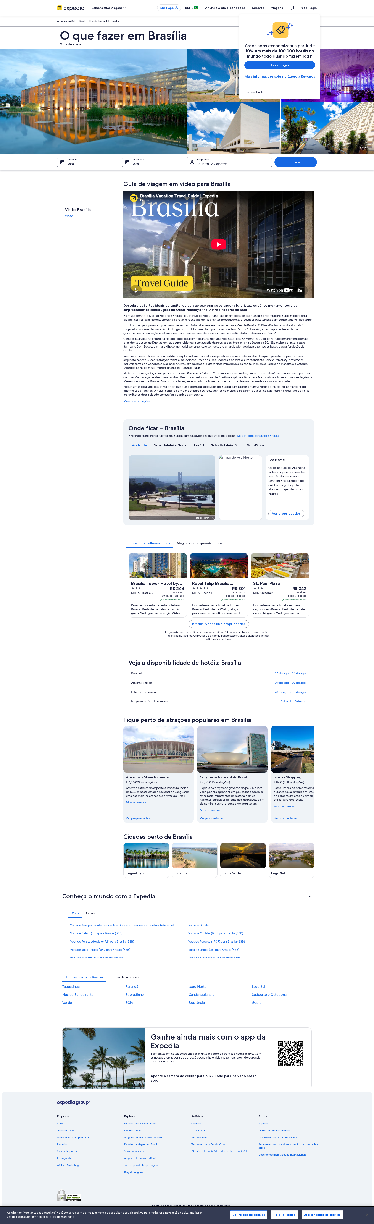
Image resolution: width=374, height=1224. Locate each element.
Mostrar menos (136, 802)
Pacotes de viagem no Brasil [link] (140, 1144)
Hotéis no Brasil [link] (133, 1130)
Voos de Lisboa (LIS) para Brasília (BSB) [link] (213, 950)
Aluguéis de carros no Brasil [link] (140, 1158)
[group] (287, 480)
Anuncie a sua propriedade (225, 8)
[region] (187, 1215)
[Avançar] (314, 774)
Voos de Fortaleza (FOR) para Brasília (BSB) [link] (216, 941)
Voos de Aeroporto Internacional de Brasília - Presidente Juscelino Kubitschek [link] (122, 925)
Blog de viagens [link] (133, 1172)
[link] (279, 92)
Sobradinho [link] (135, 994)
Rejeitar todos (284, 1214)
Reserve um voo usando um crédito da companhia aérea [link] (288, 1146)
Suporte (258, 8)
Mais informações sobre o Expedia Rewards (280, 76)
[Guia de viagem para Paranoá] (195, 860)
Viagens (277, 8)
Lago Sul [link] (258, 986)
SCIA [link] (129, 1002)
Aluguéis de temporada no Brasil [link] (143, 1137)
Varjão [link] (67, 1002)
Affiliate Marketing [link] (68, 1165)
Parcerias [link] (62, 1144)
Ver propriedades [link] (138, 818)
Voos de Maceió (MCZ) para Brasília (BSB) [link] (215, 958)
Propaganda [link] (64, 1158)
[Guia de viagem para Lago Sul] (291, 860)
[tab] (139, 445)
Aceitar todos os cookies (322, 1214)
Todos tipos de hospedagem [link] (141, 1165)
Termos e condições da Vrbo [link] (208, 1144)
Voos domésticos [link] (134, 1151)
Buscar (295, 162)
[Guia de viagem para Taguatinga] (146, 860)
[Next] (210, 487)
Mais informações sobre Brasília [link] (258, 436)
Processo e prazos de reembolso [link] (277, 1137)
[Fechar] (367, 1214)
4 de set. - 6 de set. (293, 701)
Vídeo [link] (69, 216)
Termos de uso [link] (199, 1137)
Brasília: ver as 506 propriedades (218, 624)
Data (70, 164)
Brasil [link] (82, 21)
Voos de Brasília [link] (198, 925)
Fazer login (308, 8)
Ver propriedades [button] (286, 513)
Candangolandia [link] (201, 994)
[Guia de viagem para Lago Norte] (243, 860)
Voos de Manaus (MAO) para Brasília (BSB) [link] (98, 958)
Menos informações (136, 401)
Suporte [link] (263, 1123)
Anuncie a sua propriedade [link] (73, 1137)
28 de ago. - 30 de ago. (290, 692)
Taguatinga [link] (71, 986)
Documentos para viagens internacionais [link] (282, 1154)
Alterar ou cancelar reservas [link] (274, 1130)
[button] (187, 896)
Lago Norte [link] (197, 986)
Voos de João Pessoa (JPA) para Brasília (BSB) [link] (100, 950)
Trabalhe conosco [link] (67, 1130)
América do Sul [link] (66, 21)
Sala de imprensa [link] (67, 1151)
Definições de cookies (248, 1214)
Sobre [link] (60, 1123)
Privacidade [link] (198, 1130)
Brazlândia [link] (197, 1002)
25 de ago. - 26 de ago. (290, 673)
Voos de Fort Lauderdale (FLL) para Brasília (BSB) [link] (102, 941)
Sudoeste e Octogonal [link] (269, 994)
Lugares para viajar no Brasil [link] (140, 1123)
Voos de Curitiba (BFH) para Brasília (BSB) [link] (215, 933)
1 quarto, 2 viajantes (212, 164)
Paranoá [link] (132, 986)
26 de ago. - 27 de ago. (290, 683)
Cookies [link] (196, 1123)
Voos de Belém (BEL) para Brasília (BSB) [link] (96, 933)
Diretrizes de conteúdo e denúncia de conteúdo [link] (219, 1151)
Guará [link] (256, 1002)
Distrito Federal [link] (98, 21)
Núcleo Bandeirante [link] (78, 994)
